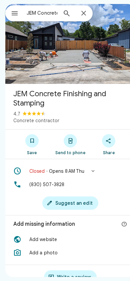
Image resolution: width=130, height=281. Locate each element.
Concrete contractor (36, 121)
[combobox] (42, 13)
